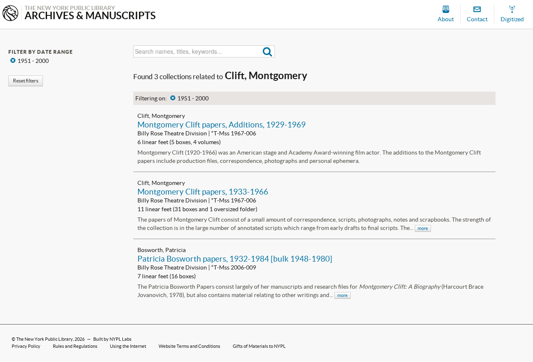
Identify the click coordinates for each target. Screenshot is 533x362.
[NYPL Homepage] (10, 14)
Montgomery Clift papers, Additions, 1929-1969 (221, 124)
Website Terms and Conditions (189, 346)
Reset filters (25, 80)
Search (267, 51)
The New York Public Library (44, 339)
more (423, 228)
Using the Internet (128, 346)
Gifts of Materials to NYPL (259, 346)
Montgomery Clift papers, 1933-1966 (202, 191)
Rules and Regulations (75, 346)
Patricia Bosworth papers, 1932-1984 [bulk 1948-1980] (234, 258)
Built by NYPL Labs (112, 339)
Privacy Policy (26, 346)
